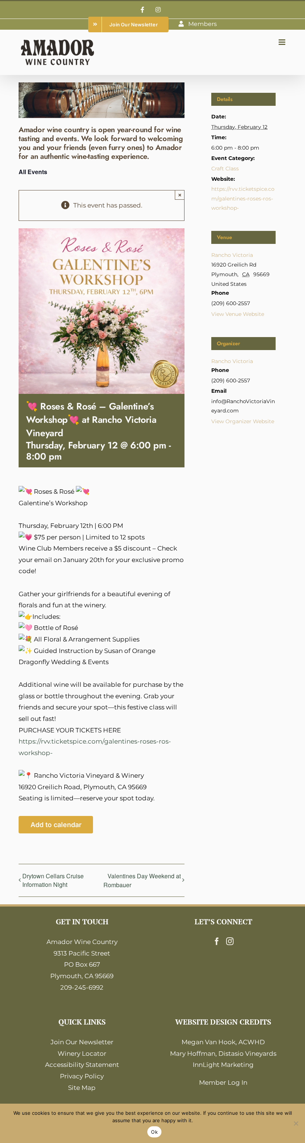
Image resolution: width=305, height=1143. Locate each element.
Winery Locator (82, 1053)
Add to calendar (55, 825)
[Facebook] (217, 941)
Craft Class (225, 168)
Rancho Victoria (232, 255)
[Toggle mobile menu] (282, 42)
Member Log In (223, 1082)
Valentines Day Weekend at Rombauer (142, 880)
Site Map (82, 1087)
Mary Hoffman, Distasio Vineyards (223, 1053)
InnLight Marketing (223, 1064)
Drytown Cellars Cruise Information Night (53, 880)
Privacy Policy (82, 1076)
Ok (154, 1132)
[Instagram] (230, 941)
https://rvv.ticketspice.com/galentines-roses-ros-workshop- (242, 198)
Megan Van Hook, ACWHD (223, 1042)
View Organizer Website (242, 421)
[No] (295, 1123)
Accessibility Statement (82, 1064)
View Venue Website (237, 314)
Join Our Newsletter (82, 1042)
